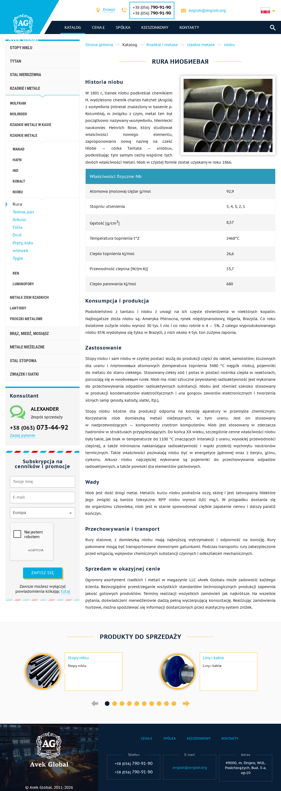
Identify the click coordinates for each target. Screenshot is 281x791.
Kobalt (19, 181)
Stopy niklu (21, 47)
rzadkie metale (23, 135)
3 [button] (122, 703)
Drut (17, 234)
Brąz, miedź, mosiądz (29, 333)
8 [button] (159, 703)
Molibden (18, 114)
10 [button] (174, 703)
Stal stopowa (23, 360)
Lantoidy (18, 308)
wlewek (20, 250)
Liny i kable (213, 657)
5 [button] (136, 703)
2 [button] (114, 703)
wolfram (18, 103)
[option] (72, 671)
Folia (18, 227)
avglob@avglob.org (207, 10)
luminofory (23, 284)
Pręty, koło (23, 242)
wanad (18, 149)
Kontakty (189, 27)
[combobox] (109, 10)
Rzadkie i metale (25, 88)
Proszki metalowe (26, 319)
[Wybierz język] (268, 10)
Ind (15, 170)
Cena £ (98, 27)
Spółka (123, 27)
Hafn (17, 160)
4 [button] (129, 703)
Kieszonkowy (154, 27)
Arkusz (19, 219)
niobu (18, 192)
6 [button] (144, 703)
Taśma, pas (23, 211)
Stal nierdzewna (25, 74)
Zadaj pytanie (22, 435)
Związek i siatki (24, 374)
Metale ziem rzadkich (29, 297)
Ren (16, 273)
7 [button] (151, 703)
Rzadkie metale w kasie (30, 124)
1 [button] (107, 703)
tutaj (65, 591)
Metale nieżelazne (27, 347)
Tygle (18, 258)
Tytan (15, 61)
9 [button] (166, 703)
